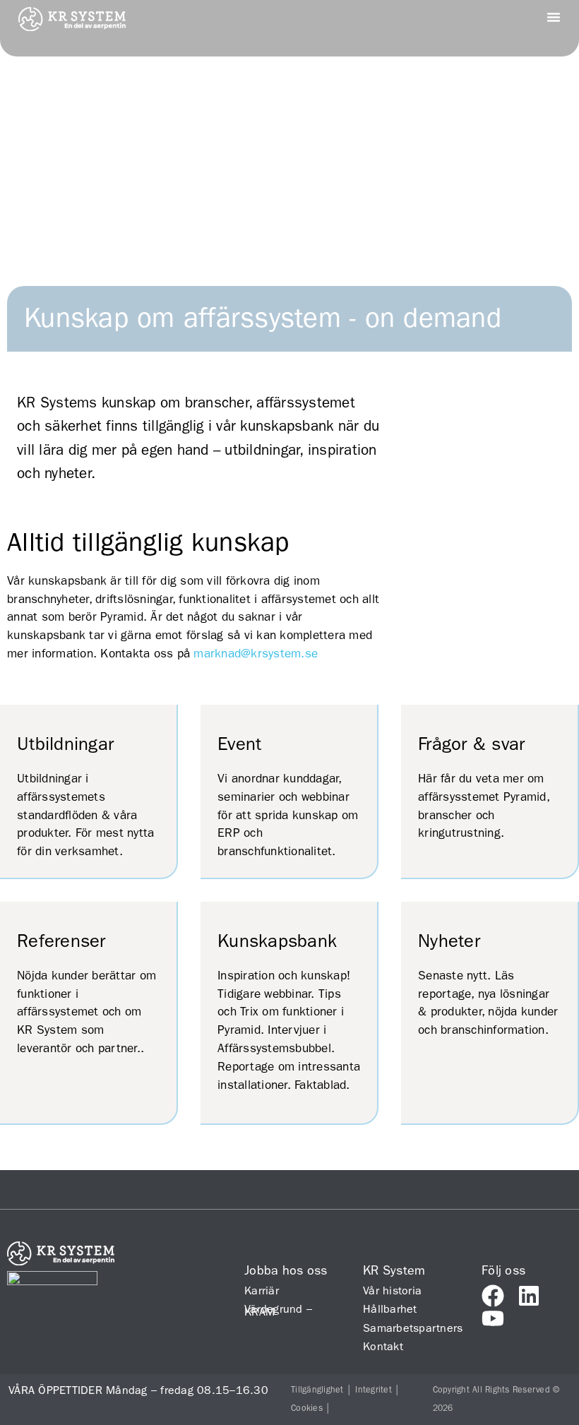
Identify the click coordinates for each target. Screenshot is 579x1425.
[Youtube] (493, 1318)
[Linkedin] (529, 1295)
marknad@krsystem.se (255, 653)
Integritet (373, 1390)
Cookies (307, 1408)
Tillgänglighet (317, 1390)
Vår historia (392, 1290)
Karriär (261, 1290)
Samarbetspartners (408, 1328)
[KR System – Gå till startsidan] (72, 27)
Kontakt (383, 1346)
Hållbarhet (390, 1309)
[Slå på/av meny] (554, 17)
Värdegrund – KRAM (278, 1310)
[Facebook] (493, 1295)
